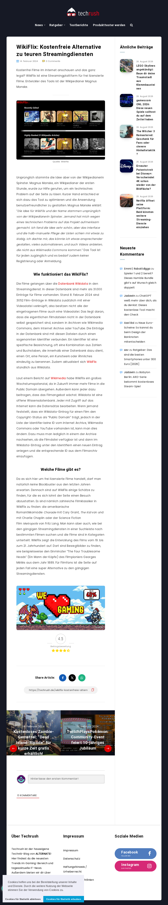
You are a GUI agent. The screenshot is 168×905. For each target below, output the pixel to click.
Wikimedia (58, 378)
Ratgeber (56, 25)
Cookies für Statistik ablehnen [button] (23, 899)
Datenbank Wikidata (73, 284)
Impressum (70, 850)
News (39, 25)
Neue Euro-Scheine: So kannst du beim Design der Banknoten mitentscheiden (139, 332)
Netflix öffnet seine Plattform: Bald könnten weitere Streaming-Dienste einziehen (145, 214)
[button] (64, 890)
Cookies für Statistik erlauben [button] (63, 899)
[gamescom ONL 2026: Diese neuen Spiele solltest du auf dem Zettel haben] (126, 100)
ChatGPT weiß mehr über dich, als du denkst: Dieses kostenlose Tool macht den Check (140, 305)
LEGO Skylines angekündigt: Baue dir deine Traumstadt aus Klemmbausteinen (145, 77)
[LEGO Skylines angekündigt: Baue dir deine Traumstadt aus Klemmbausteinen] (126, 65)
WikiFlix (91, 362)
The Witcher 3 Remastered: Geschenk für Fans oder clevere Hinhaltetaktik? (145, 143)
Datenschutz (71, 859)
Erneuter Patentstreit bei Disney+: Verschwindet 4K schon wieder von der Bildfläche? (146, 177)
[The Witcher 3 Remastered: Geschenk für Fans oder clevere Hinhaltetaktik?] (126, 131)
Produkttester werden (109, 25)
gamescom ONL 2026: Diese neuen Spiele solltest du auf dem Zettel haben (146, 110)
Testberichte (78, 25)
